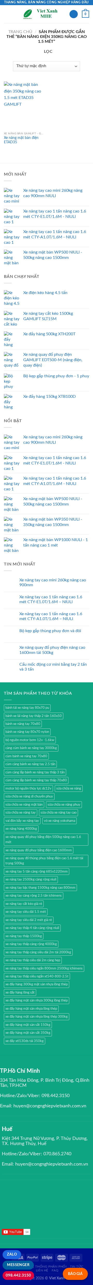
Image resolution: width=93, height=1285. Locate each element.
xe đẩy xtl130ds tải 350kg (24, 1041)
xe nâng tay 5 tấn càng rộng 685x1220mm (36, 871)
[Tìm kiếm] (73, 14)
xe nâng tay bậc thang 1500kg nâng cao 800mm (40, 887)
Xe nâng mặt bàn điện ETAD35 (21, 140)
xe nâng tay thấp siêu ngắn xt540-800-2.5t (36, 976)
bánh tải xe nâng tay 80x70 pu (27, 707)
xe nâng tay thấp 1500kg (23, 936)
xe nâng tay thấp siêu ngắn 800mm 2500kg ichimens (44, 968)
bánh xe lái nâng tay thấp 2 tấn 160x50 (33, 715)
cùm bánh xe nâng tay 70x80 (26, 756)
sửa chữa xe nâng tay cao (58, 812)
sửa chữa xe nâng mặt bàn (24, 804)
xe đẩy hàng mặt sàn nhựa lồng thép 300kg (36, 1016)
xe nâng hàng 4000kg (21, 828)
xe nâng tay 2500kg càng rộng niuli (30, 879)
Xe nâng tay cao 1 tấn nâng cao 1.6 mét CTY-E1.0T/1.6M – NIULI (50, 599)
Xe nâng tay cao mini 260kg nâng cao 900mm (52, 582)
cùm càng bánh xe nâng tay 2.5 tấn (30, 764)
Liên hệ (42, 1270)
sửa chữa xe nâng (68, 788)
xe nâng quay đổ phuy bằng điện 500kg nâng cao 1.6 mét (43, 839)
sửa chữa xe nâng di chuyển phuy (29, 796)
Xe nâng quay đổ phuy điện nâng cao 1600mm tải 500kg (52, 649)
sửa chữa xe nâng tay (20, 812)
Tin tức (76, 1266)
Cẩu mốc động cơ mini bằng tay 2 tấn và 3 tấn (53, 666)
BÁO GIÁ (75, 1274)
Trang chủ (20, 32)
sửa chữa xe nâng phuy (64, 804)
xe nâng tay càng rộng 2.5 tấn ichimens (33, 895)
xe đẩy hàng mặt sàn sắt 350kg (27, 1032)
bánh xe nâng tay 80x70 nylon (27, 731)
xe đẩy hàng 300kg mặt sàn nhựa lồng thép (36, 984)
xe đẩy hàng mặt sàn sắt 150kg (27, 1024)
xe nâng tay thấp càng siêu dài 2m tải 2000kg (38, 952)
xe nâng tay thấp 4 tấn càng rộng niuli (32, 927)
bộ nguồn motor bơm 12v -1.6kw (29, 740)
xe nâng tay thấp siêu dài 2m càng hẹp (32, 960)
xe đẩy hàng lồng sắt (20, 992)
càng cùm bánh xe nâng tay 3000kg (31, 748)
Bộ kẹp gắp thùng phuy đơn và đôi (50, 631)
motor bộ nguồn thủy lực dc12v (28, 788)
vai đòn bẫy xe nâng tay (22, 820)
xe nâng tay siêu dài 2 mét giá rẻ (28, 920)
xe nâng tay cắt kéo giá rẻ (23, 903)
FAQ (55, 1270)
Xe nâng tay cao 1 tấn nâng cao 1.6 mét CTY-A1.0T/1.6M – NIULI (50, 616)
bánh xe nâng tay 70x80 (22, 723)
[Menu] (7, 14)
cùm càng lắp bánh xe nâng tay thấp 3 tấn (35, 772)
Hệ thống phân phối (48, 1266)
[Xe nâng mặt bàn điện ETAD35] (24, 105)
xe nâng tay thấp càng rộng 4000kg (31, 944)
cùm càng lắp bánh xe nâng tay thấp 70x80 (36, 780)
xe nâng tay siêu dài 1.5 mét (25, 911)
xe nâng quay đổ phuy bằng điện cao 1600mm (38, 850)
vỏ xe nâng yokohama (59, 820)
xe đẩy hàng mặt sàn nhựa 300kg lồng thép (36, 1000)
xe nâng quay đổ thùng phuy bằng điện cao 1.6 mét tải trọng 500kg (44, 861)
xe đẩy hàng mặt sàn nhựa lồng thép (31, 1008)
